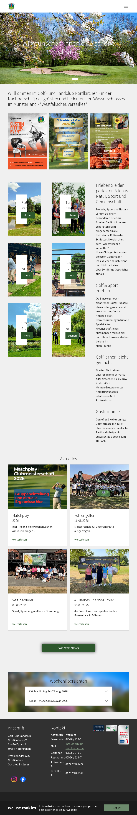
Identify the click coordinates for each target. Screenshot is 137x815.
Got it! (117, 808)
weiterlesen (19, 539)
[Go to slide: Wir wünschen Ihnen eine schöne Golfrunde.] (75, 79)
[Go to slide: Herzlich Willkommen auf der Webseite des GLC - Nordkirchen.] (62, 79)
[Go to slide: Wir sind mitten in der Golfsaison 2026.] (68, 79)
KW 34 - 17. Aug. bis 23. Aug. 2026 (48, 691)
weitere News (69, 648)
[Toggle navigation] (126, 6)
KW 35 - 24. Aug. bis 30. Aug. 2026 (48, 700)
